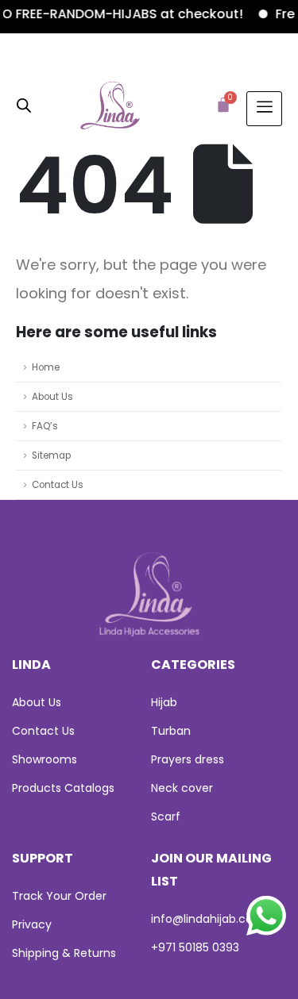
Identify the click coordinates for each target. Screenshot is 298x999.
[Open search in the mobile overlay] (24, 104)
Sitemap (51, 455)
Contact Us (57, 484)
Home (46, 367)
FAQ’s (45, 426)
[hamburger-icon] (264, 108)
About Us (52, 396)
